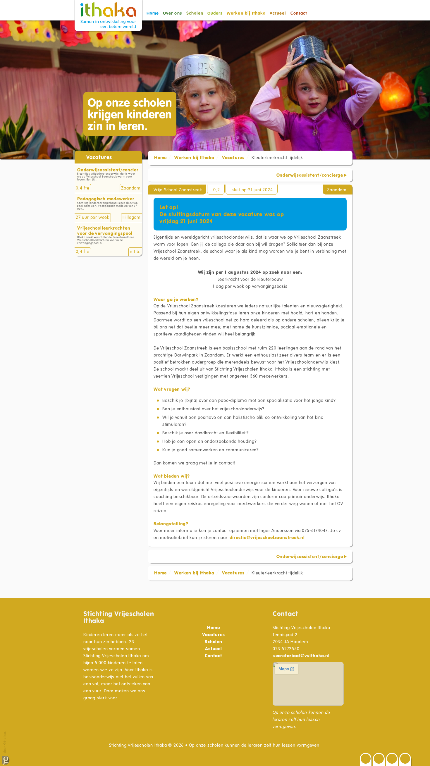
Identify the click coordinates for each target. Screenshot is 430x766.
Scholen (194, 13)
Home (153, 13)
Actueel (278, 13)
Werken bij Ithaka (194, 157)
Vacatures (233, 157)
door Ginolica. (4, 742)
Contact (298, 13)
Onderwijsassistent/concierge (309, 175)
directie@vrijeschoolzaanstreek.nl (267, 537)
